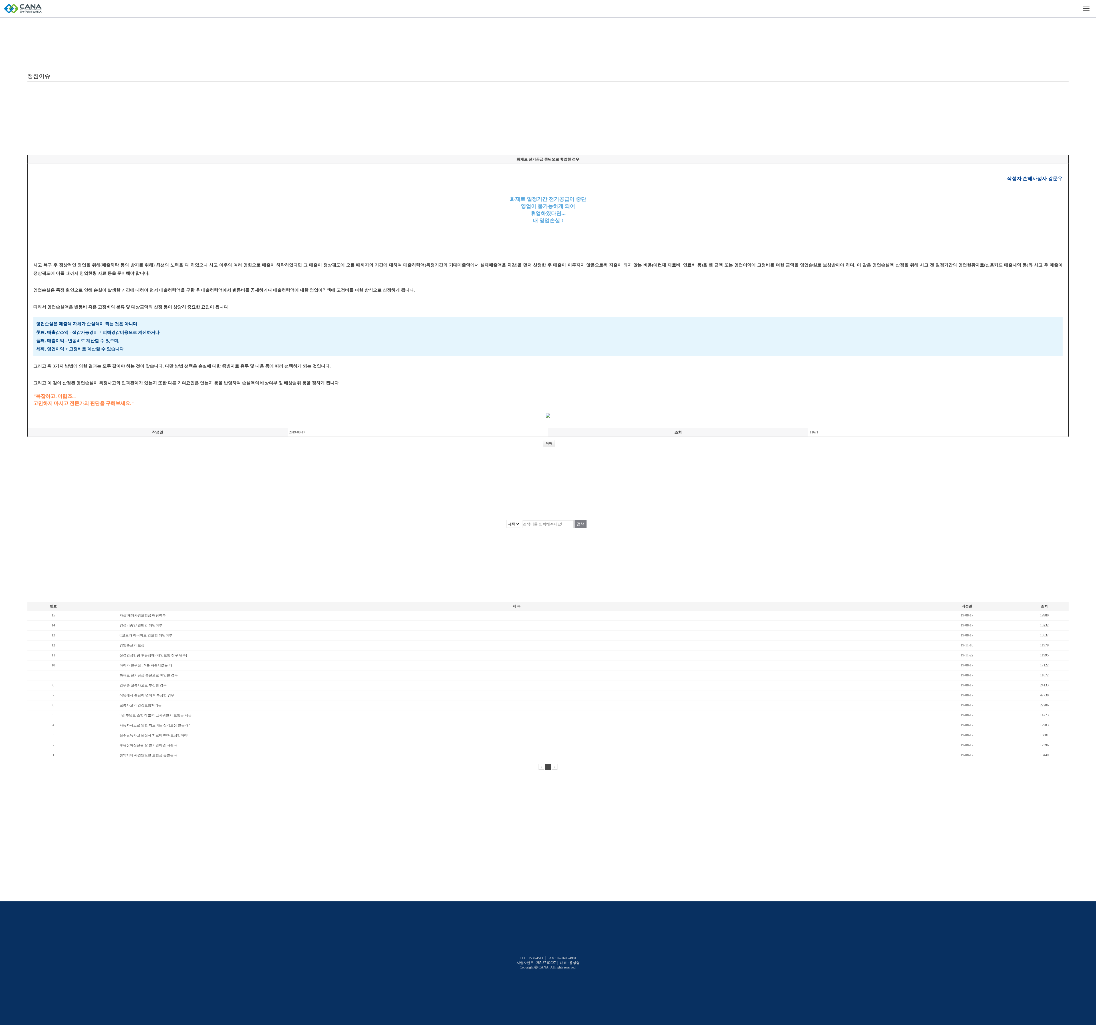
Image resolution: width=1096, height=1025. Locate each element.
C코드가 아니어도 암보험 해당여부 (146, 635)
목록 (549, 443)
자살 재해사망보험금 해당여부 (143, 615)
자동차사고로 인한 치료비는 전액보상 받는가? (155, 725)
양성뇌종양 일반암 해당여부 (141, 625)
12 (53, 645)
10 (53, 665)
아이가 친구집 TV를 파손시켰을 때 (146, 665)
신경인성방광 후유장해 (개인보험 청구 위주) (153, 655)
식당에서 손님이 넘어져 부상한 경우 (147, 695)
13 (53, 635)
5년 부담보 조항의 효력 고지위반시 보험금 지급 (156, 715)
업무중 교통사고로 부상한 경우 (143, 685)
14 (53, 625)
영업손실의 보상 (132, 645)
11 (53, 655)
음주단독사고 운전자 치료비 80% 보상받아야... (155, 735)
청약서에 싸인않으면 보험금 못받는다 (148, 755)
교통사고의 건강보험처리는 (141, 705)
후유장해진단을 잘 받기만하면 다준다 (148, 745)
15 (53, 615)
